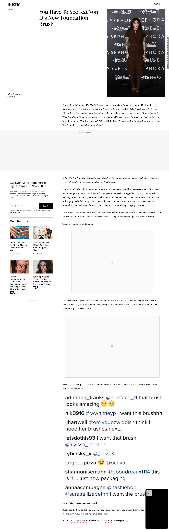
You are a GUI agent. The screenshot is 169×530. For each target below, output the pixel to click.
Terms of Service (46, 210)
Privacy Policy (16, 212)
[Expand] (148, 491)
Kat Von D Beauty (79, 520)
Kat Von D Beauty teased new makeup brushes (108, 105)
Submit (45, 206)
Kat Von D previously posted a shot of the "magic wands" (122, 109)
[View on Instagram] (112, 262)
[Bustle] (13, 4)
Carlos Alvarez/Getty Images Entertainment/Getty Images (168, 53)
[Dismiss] (165, 491)
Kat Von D (109, 520)
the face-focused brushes (124, 189)
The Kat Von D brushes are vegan (103, 216)
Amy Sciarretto (14, 94)
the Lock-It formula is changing (95, 205)
